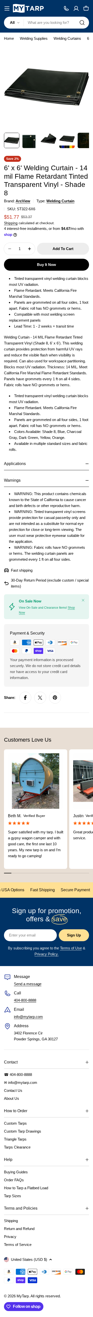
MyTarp (23, 1296)
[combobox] (46, 23)
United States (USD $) (29, 1259)
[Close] (83, 600)
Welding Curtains (67, 38)
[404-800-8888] (66, 8)
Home (9, 38)
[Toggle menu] (7, 8)
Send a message (27, 984)
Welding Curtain (60, 201)
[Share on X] (40, 698)
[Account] (76, 8)
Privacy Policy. (46, 954)
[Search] (82, 23)
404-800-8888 (25, 1000)
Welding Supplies (34, 38)
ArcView (23, 201)
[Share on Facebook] (25, 698)
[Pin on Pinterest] (55, 698)
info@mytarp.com (28, 1017)
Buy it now (46, 264)
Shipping (11, 223)
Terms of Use (71, 948)
